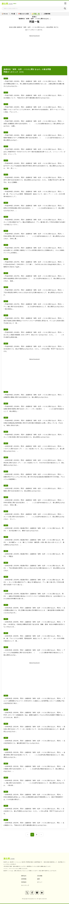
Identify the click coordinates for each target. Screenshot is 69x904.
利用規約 (24, 882)
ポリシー (39, 882)
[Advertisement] (34, 50)
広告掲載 (39, 875)
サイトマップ (25, 885)
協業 (38, 879)
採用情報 (24, 879)
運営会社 (24, 875)
